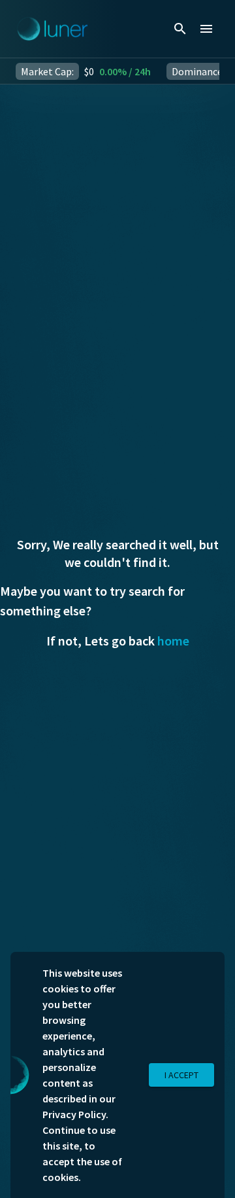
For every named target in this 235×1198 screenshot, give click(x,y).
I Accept (181, 1075)
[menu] (206, 29)
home (173, 640)
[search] (180, 29)
